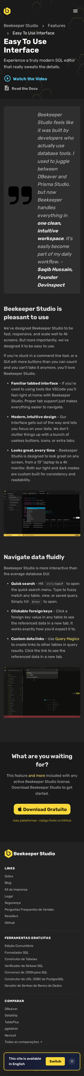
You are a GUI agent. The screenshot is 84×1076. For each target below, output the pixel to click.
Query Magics (67, 639)
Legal (9, 896)
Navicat (10, 1035)
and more (36, 775)
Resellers (11, 916)
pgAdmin (11, 1028)
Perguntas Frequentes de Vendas (29, 909)
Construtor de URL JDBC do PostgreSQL (34, 979)
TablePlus (12, 1022)
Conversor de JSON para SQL (26, 972)
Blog (8, 883)
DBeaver (11, 1009)
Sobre (9, 876)
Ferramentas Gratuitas (28, 938)
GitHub (10, 923)
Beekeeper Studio (21, 25)
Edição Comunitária (19, 946)
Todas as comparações (22, 1042)
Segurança (13, 903)
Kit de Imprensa (16, 889)
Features (56, 25)
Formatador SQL (17, 952)
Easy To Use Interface (33, 33)
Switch (55, 1061)
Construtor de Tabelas (21, 959)
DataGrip (11, 1015)
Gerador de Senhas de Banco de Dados (33, 985)
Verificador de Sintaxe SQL (24, 966)
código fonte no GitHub (55, 820)
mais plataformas (25, 820)
